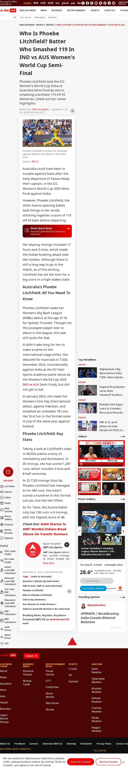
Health (4, 702)
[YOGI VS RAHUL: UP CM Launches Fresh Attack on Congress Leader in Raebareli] (101, 453)
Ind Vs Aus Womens (34, 599)
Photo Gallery (8, 518)
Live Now (10, 486)
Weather (97, 664)
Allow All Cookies (81, 761)
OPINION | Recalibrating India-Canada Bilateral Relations (100, 617)
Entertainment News (52, 665)
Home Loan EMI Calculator (10, 570)
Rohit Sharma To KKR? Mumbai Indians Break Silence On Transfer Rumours (45, 529)
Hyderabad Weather (98, 680)
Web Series (52, 703)
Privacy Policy (104, 744)
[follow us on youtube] (96, 3)
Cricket (50, 24)
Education (6, 683)
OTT (48, 681)
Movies (50, 709)
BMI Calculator (10, 620)
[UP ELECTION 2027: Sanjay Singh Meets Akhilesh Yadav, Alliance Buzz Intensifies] (113, 474)
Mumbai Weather (97, 690)
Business (57, 10)
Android (54, 619)
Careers (34, 744)
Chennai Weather (97, 709)
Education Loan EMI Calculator (10, 603)
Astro (3, 690)
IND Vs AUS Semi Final (49, 585)
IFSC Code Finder (10, 553)
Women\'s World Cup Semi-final (40, 581)
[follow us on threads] (92, 3)
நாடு (73, 3)
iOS (67, 619)
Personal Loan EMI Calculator (10, 581)
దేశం (79, 3)
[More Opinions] (122, 597)
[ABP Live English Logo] (8, 10)
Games (8, 491)
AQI (7, 643)
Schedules (39, 17)
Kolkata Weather (97, 699)
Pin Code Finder (9, 561)
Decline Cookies (108, 761)
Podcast (9, 524)
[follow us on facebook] (87, 3)
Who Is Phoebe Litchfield (37, 595)
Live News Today (6, 665)
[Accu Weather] (120, 588)
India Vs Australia (41, 576)
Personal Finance (28, 672)
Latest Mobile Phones (4, 718)
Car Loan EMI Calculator (10, 592)
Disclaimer (86, 744)
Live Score (25, 17)
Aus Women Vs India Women (39, 604)
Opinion (9, 538)
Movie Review (8, 531)
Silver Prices (8, 637)
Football (73, 681)
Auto (2, 696)
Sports (95, 10)
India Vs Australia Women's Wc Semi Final (46, 608)
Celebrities (52, 687)
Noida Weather (97, 719)
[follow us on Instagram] (100, 3)
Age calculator (10, 613)
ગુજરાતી (65, 3)
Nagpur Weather (97, 729)
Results (52, 17)
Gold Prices (8, 629)
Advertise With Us (52, 744)
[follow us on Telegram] (109, 3)
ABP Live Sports (40, 109)
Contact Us (122, 744)
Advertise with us (123, 3)
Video (8, 497)
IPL (15, 17)
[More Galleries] (122, 499)
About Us (5, 744)
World (3, 671)
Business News (28, 665)
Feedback (20, 744)
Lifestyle (109, 10)
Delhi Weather (97, 670)
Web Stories (8, 510)
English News (28, 10)
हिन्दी (36, 3)
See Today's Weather (93, 588)
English (27, 3)
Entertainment (76, 10)
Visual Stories (50, 672)
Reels (7, 503)
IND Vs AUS (29, 585)
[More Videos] (122, 436)
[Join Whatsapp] (114, 3)
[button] (8, 474)
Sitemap (71, 744)
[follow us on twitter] (83, 3)
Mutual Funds (27, 682)
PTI (34, 161)
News (44, 10)
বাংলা (57, 3)
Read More (48, 563)
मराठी (42, 3)
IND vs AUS (31, 384)
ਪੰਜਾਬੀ (50, 3)
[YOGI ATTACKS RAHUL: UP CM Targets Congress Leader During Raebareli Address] (113, 488)
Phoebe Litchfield (32, 590)
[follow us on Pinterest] (105, 3)
